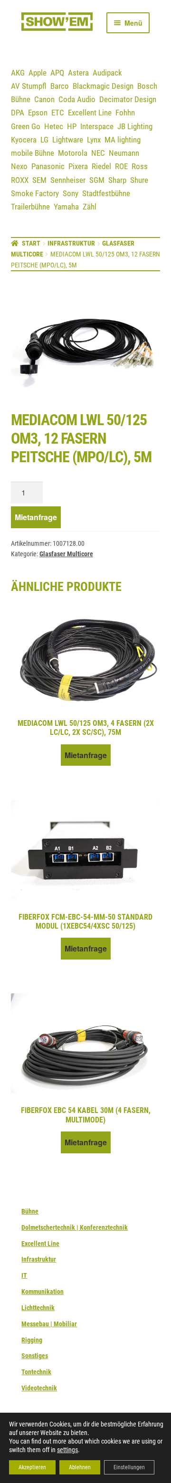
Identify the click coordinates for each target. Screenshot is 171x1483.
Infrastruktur (71, 243)
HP (71, 126)
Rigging (31, 1340)
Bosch (147, 86)
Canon (44, 99)
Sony (70, 193)
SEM (39, 180)
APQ (57, 72)
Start (31, 243)
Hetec (53, 126)
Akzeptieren (32, 1467)
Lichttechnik (38, 1308)
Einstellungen (129, 1467)
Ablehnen (80, 1467)
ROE (121, 166)
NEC (98, 153)
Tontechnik (36, 1372)
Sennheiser (68, 180)
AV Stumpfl (29, 86)
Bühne (20, 99)
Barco (59, 86)
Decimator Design (127, 99)
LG (44, 139)
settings (67, 1450)
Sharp (117, 180)
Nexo (19, 166)
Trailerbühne (30, 206)
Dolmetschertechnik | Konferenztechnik (74, 1227)
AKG (18, 72)
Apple (37, 72)
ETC (57, 112)
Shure (139, 180)
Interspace (97, 126)
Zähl (89, 206)
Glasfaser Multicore (66, 554)
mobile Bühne (32, 153)
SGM (96, 180)
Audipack (107, 72)
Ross (140, 166)
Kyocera (24, 139)
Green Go (25, 126)
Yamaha (66, 206)
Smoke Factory (35, 193)
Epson (38, 112)
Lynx (94, 139)
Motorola (72, 153)
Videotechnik (39, 1388)
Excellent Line (90, 112)
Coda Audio (76, 99)
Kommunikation (42, 1291)
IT (24, 1275)
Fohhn (125, 112)
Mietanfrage (36, 517)
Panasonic (48, 166)
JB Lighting (134, 126)
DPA (17, 112)
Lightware (67, 139)
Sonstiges (34, 1355)
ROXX (19, 180)
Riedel (101, 166)
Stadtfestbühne (106, 193)
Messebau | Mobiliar (49, 1324)
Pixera (78, 166)
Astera (78, 72)
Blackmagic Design (103, 86)
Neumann (124, 153)
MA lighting (122, 139)
